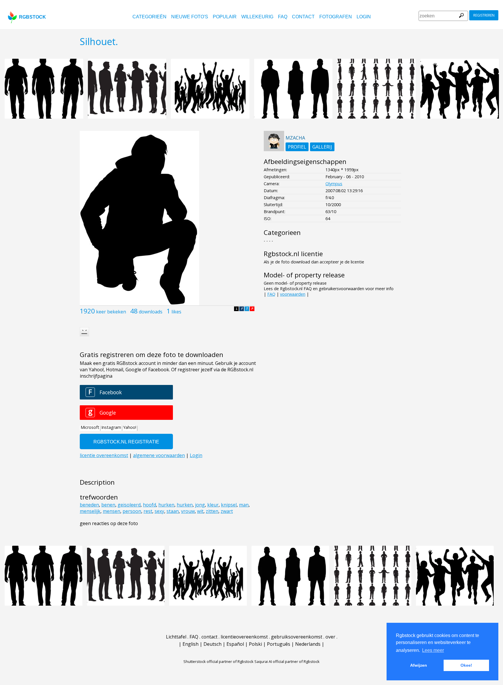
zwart (227, 511)
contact (303, 16)
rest (148, 511)
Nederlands (307, 644)
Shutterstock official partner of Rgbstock (218, 661)
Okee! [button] (466, 665)
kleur (213, 505)
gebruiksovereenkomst (296, 637)
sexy (159, 511)
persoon (132, 511)
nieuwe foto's (189, 16)
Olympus (333, 183)
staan (173, 511)
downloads (150, 311)
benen (108, 505)
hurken (166, 505)
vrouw (188, 511)
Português (278, 644)
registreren (484, 15)
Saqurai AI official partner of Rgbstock (287, 661)
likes (176, 311)
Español (235, 644)
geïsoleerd (129, 505)
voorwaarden (292, 294)
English (191, 644)
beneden (89, 505)
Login (364, 16)
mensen (111, 511)
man (244, 505)
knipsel (229, 505)
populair (225, 16)
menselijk (90, 511)
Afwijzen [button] (418, 665)
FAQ (282, 16)
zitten (212, 511)
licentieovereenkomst (244, 637)
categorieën (149, 16)
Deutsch (212, 644)
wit (200, 511)
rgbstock (32, 17)
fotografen (335, 16)
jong (200, 505)
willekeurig (257, 16)
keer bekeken (111, 311)
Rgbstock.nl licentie (293, 253)
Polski (255, 644)
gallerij (322, 147)
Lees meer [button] (433, 650)
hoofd (149, 505)
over (330, 637)
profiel (297, 147)
